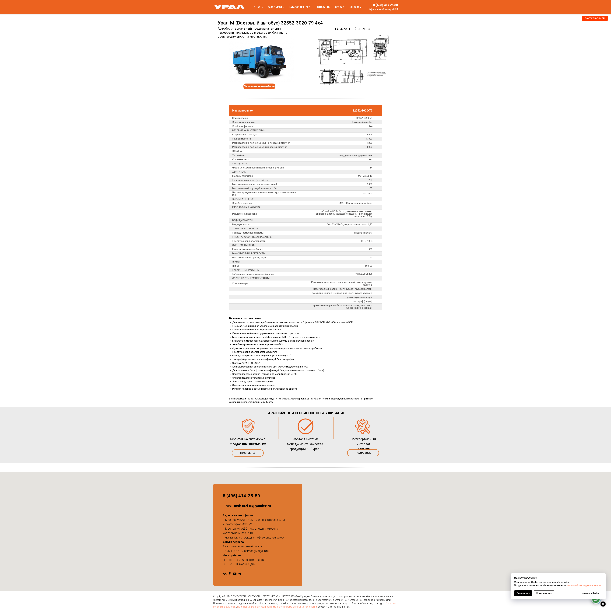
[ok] (230, 574)
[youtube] (235, 574)
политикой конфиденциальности (584, 585)
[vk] (225, 574)
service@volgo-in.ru (256, 551)
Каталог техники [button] (300, 7)
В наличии (323, 7)
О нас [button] (257, 7)
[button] (259, 86)
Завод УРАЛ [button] (275, 7)
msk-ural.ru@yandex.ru (252, 506)
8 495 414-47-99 (233, 551)
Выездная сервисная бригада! (243, 546)
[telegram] (240, 574)
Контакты (355, 7)
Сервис (339, 7)
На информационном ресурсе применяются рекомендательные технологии (277, 606)
